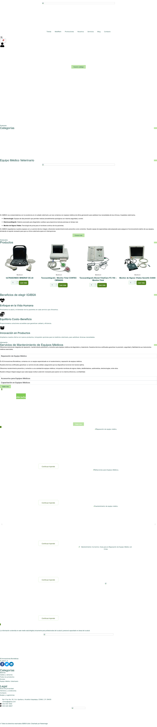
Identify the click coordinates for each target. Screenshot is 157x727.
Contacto (107, 31)
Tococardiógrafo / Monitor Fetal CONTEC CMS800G (59, 278)
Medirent (20, 275)
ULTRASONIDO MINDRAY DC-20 (19, 277)
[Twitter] (7, 664)
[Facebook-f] (2, 664)
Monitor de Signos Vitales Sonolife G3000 (137, 277)
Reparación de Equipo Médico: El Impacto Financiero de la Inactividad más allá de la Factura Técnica (48, 441)
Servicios (90, 31)
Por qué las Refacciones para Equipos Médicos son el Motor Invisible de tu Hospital (48, 480)
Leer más (23, 283)
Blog (98, 31)
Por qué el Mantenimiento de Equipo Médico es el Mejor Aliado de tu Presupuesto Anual (47, 518)
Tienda (49, 31)
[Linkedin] (11, 664)
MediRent (58, 31)
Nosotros (81, 31)
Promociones (69, 31)
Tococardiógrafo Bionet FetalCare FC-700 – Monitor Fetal (98, 278)
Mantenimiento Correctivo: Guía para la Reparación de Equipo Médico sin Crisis (46, 557)
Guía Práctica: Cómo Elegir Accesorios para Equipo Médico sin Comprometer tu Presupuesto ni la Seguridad (46, 595)
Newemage (44, 723)
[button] (1, 37)
